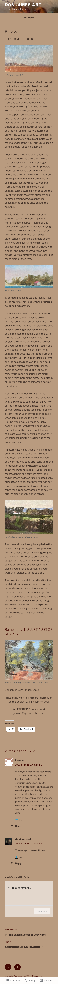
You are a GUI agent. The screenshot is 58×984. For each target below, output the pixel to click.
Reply (18, 826)
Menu (31, 17)
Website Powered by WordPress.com (24, 976)
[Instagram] (8, 967)
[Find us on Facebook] (17, 967)
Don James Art (23, 4)
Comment (42, 911)
